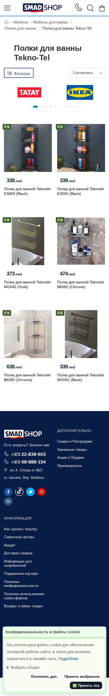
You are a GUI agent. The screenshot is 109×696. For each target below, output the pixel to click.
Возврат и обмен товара (23, 606)
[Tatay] (29, 92)
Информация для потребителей (18, 563)
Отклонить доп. (44, 677)
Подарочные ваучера (21, 573)
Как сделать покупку (20, 529)
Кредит (9, 545)
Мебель (20, 22)
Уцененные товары (72, 450)
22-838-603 (28, 454)
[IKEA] (80, 92)
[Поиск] (90, 8)
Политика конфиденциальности (21, 584)
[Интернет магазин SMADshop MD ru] (42, 8)
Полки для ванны (20, 28)
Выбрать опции (25, 667)
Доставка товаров (18, 553)
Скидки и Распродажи (74, 441)
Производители (69, 466)
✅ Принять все (85, 686)
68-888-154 (28, 461)
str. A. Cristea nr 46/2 (26, 470)
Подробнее (68, 658)
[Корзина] (102, 8)
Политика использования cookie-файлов (24, 596)
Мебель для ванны (50, 22)
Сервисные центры (19, 537)
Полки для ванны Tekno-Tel (67, 28)
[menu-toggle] (7, 8)
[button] (29, 107)
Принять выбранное (82, 677)
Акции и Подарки (70, 457)
